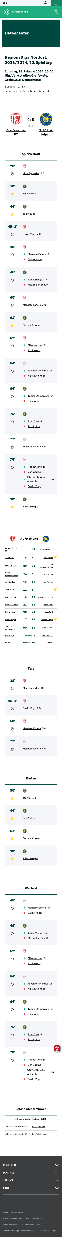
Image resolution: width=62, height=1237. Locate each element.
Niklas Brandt (10, 597)
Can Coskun (34, 472)
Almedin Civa (47, 636)
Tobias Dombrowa (38, 396)
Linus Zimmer (47, 582)
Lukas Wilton (48, 574)
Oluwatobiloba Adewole (36, 479)
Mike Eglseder (31, 173)
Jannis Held (29, 193)
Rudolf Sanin (35, 467)
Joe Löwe (33, 421)
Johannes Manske (38, 370)
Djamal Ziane (47, 628)
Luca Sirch (49, 612)
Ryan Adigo (34, 401)
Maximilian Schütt (38, 284)
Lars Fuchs (9, 636)
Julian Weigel (35, 279)
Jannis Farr (9, 558)
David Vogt (29, 234)
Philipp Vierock (38, 1127)
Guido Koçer (35, 259)
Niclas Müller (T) (46, 550)
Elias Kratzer (35, 345)
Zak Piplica (29, 214)
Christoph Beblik (39, 91)
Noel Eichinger (36, 375)
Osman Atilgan (31, 325)
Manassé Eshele (37, 254)
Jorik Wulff (34, 350)
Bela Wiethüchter (39, 1134)
